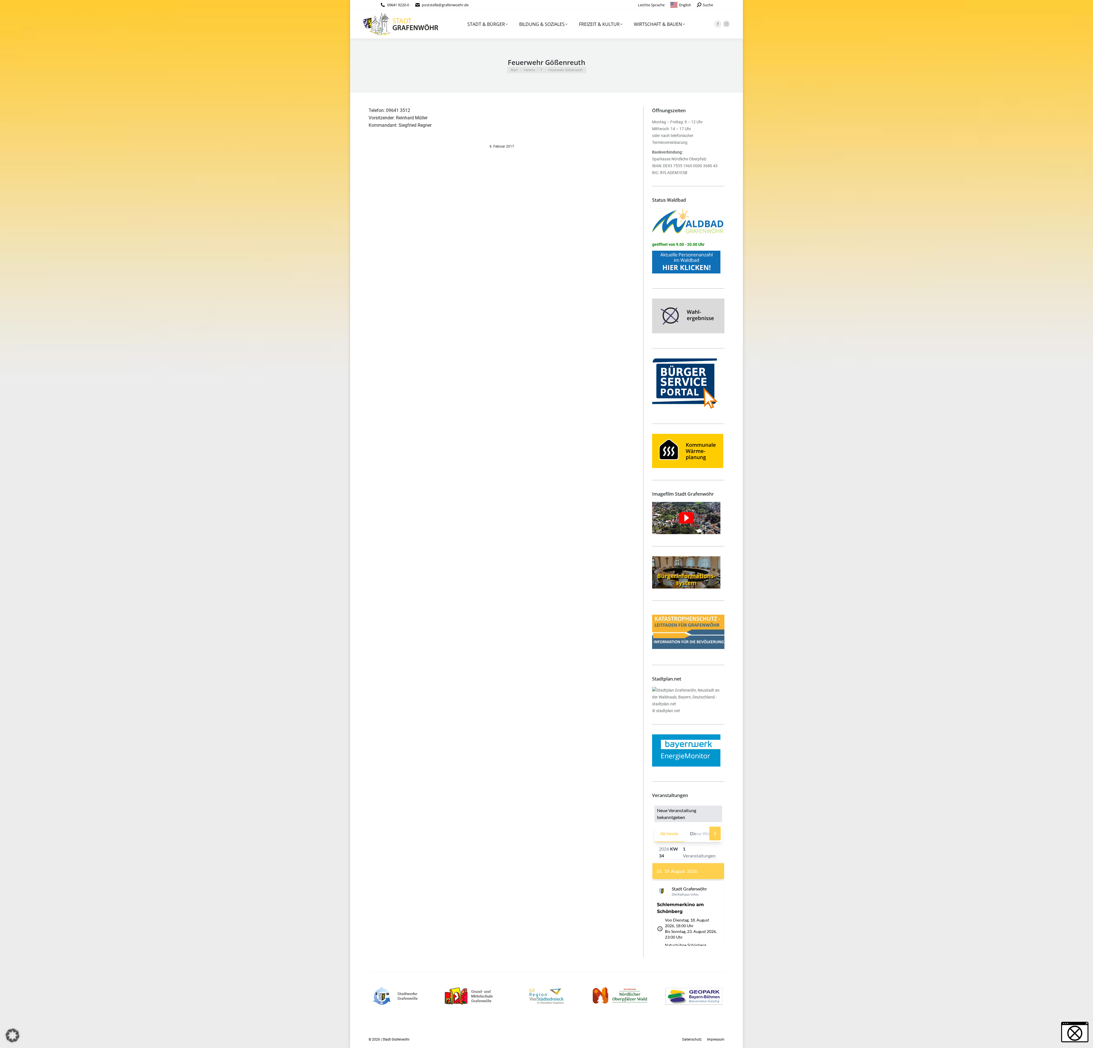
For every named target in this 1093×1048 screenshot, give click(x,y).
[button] (12, 1035)
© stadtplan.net (666, 710)
